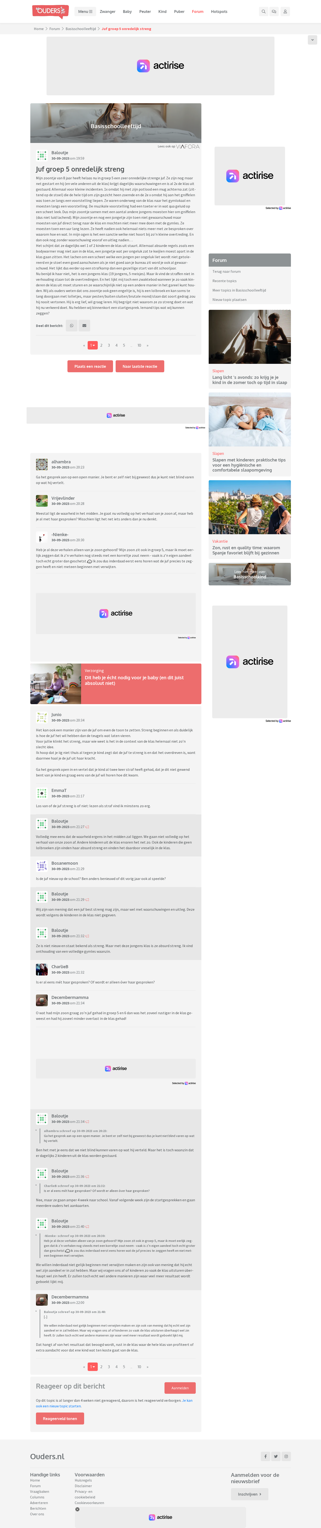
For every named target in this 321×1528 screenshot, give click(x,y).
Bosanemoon (64, 863)
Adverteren (39, 1502)
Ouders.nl (47, 1456)
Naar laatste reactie (140, 366)
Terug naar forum (226, 271)
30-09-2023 (60, 158)
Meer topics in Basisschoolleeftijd (239, 290)
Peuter (145, 11)
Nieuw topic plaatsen (229, 299)
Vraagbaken (39, 1491)
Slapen (218, 370)
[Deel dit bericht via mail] (84, 325)
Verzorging (94, 670)
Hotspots (219, 11)
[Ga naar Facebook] (265, 1456)
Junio (56, 714)
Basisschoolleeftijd (81, 28)
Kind (162, 11)
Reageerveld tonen (60, 1418)
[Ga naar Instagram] (286, 1456)
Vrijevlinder (63, 498)
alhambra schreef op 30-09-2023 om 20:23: (75, 1131)
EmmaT (59, 790)
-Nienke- (59, 534)
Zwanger (107, 11)
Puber (179, 11)
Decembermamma (70, 997)
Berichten (38, 1508)
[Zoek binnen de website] (263, 11)
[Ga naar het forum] (274, 11)
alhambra (61, 461)
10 (139, 345)
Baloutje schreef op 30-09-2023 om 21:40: (75, 1312)
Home (39, 28)
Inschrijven (248, 1494)
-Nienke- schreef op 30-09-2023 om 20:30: (74, 1236)
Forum (198, 11)
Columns (37, 1497)
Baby (127, 11)
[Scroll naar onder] (312, 40)
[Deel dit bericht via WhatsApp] (72, 325)
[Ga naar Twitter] (276, 1456)
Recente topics (224, 280)
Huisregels (83, 1480)
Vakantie (220, 541)
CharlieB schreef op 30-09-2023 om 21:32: (74, 1186)
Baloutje (59, 152)
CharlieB (59, 966)
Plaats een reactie (90, 366)
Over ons (37, 1514)
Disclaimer (83, 1485)
